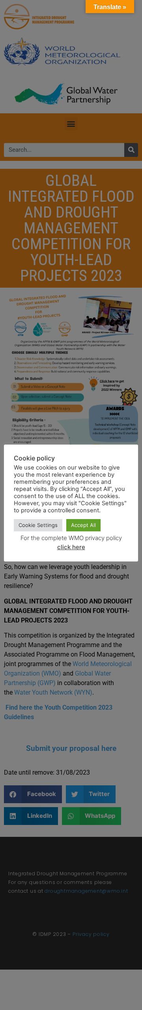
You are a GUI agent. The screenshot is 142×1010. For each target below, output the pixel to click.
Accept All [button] (83, 525)
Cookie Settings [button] (38, 525)
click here (71, 547)
